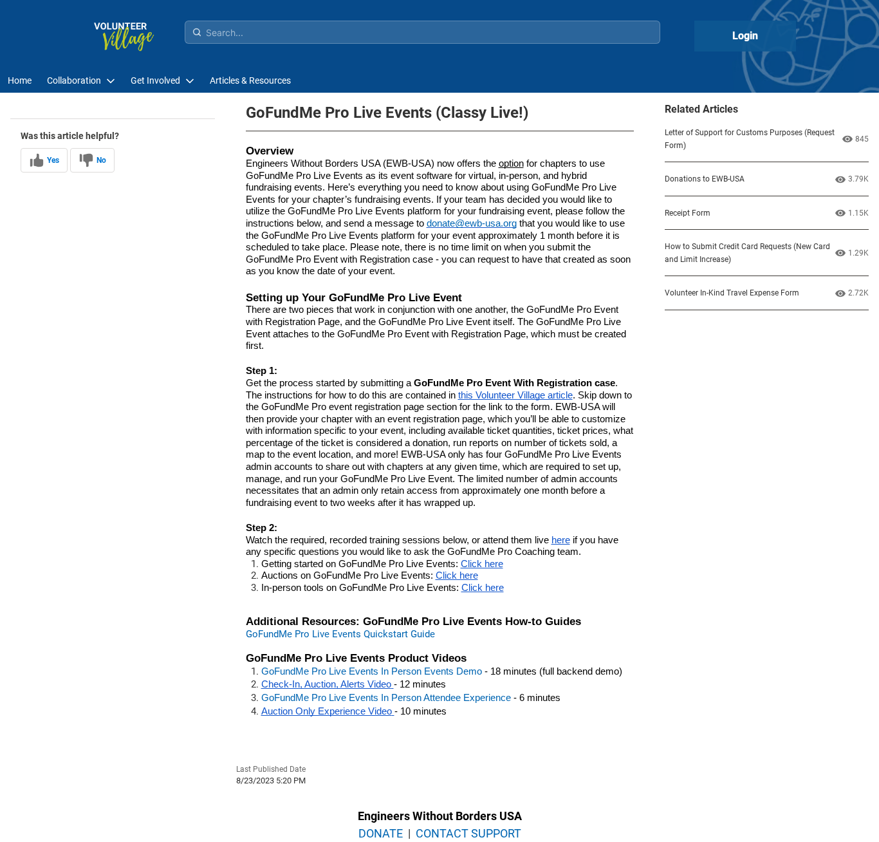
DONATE (380, 833)
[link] (20, 81)
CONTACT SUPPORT (468, 833)
